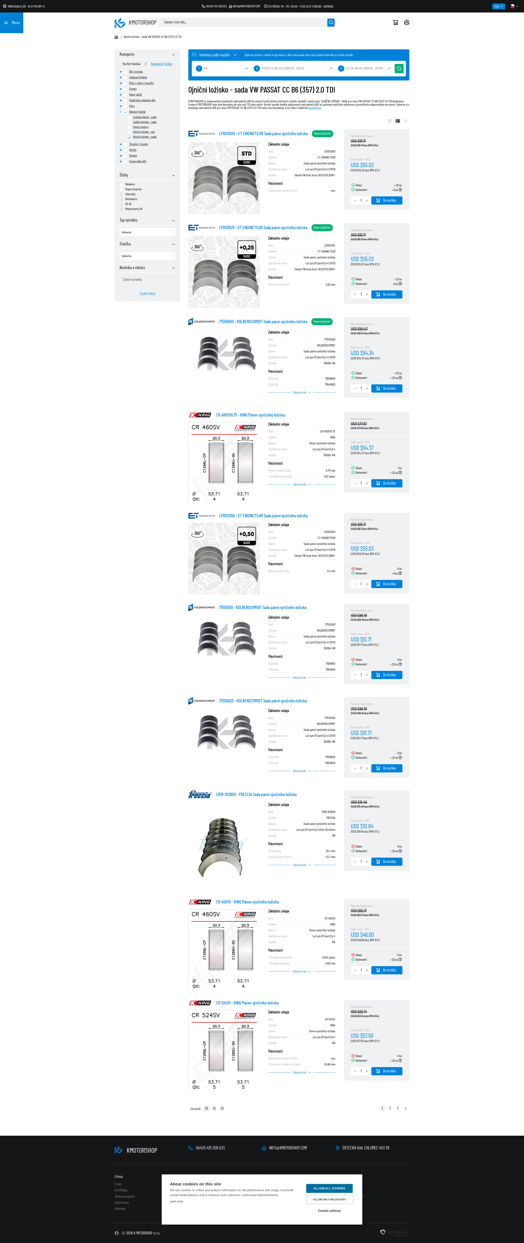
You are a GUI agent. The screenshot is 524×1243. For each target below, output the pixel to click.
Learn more (176, 1201)
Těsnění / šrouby (138, 144)
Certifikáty (121, 1190)
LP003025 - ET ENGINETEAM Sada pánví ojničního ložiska (263, 227)
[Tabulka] (398, 121)
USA (496, 6)
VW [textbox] (206, 68)
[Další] (406, 1109)
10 (206, 1108)
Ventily (133, 150)
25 (214, 1108)
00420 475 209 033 (216, 6)
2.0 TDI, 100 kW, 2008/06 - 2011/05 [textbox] (364, 68)
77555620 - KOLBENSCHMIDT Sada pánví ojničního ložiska (263, 701)
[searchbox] (141, 232)
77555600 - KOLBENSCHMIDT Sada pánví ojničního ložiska (263, 321)
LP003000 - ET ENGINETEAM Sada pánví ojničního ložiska (263, 133)
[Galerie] (390, 121)
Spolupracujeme (125, 1196)
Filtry (132, 106)
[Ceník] (405, 121)
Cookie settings (329, 1210)
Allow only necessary (329, 1199)
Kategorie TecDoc (161, 64)
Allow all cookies (329, 1188)
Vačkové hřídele (138, 77)
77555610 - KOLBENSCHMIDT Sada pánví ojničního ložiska (262, 607)
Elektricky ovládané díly (142, 100)
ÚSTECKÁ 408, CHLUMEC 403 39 (365, 1148)
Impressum (122, 1203)
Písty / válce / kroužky (141, 83)
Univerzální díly (137, 161)
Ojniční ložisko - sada (145, 136)
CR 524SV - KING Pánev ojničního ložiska (247, 1003)
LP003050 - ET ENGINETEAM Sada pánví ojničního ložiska (263, 516)
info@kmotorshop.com (246, 6)
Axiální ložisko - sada (145, 122)
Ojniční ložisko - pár (144, 132)
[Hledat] (331, 23)
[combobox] (147, 232)
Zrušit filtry (147, 294)
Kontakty (120, 1209)
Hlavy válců (135, 94)
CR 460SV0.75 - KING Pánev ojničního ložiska (250, 415)
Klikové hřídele (137, 111)
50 (222, 1108)
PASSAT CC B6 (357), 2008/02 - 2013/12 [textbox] (283, 68)
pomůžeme (315, 108)
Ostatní (133, 155)
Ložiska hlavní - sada (145, 117)
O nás (118, 1184)
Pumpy (133, 89)
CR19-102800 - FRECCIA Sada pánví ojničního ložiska (256, 794)
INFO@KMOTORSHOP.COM (288, 1148)
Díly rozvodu (136, 71)
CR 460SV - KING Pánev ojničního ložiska (247, 902)
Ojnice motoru (141, 127)
